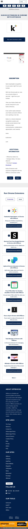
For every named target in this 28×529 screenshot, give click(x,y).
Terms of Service (10, 436)
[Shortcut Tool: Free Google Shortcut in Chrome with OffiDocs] (15, 238)
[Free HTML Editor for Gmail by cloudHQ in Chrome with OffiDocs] (15, 288)
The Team (8, 424)
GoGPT (8, 505)
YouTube (10, 490)
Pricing (7, 443)
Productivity (10, 199)
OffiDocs (8, 456)
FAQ (7, 448)
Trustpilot (9, 483)
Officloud (8, 478)
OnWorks (8, 458)
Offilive (7, 510)
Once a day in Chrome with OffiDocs (14, 315)
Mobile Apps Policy (11, 434)
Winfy (7, 471)
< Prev (10, 178)
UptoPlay (8, 461)
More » (14, 378)
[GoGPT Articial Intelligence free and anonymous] (4, 6)
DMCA (7, 446)
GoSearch (8, 502)
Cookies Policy (9, 438)
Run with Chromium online (14, 39)
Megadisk (8, 466)
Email (8, 493)
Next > (18, 178)
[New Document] (14, 6)
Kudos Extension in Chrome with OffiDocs (14, 16)
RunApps (8, 475)
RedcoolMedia (9, 463)
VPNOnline (9, 468)
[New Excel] (18, 6)
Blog (7, 441)
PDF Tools (8, 507)
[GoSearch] (9, 6)
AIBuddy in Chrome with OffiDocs (14, 363)
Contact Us (8, 429)
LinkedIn (17, 490)
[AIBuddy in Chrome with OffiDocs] (15, 360)
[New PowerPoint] (23, 6)
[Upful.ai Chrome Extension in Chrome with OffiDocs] (15, 263)
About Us (8, 426)
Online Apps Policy (10, 431)
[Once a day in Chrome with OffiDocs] (15, 313)
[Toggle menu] (2, 1)
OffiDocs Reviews (11, 517)
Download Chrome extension (14, 225)
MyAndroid (8, 473)
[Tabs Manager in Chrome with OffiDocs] (15, 336)
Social (20, 199)
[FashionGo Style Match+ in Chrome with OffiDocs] (15, 214)
